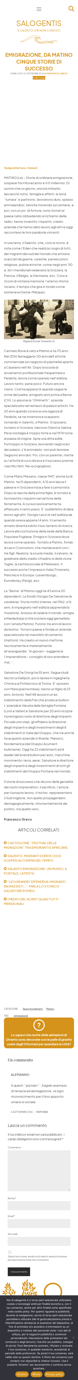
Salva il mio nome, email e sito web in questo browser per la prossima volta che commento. (37, 1258)
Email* (11, 1216)
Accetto (22, 1374)
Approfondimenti (33, 1008)
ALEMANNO (20, 1074)
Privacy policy (54, 1374)
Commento (14, 1147)
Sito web (13, 1234)
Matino (50, 1008)
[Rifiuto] (73, 1338)
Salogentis (39, 23)
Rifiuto (37, 1374)
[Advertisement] (39, 123)
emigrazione (21, 1015)
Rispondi (42, 1112)
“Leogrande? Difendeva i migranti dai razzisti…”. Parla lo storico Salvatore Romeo (35, 886)
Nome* (12, 1198)
